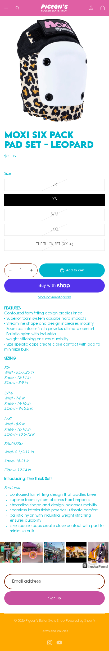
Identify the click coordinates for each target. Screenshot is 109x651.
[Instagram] (50, 642)
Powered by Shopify (80, 620)
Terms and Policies (54, 631)
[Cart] (102, 8)
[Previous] (8, 552)
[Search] (17, 8)
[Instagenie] (95, 568)
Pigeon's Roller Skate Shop (45, 620)
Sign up (54, 598)
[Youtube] (59, 642)
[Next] (101, 552)
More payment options (54, 297)
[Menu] (6, 8)
